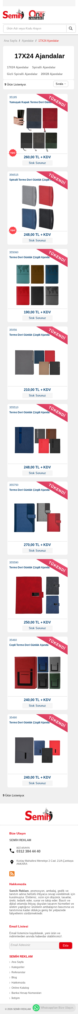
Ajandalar (28, 40)
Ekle (65, 945)
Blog (14, 977)
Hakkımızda (18, 982)
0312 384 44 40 (28, 851)
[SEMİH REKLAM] (26, 15)
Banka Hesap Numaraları (26, 992)
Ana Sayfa (10, 40)
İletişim (15, 998)
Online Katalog (20, 987)
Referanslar (18, 972)
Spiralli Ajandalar (43, 67)
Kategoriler (17, 967)
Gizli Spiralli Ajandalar (22, 74)
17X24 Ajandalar (48, 40)
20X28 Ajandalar (52, 74)
